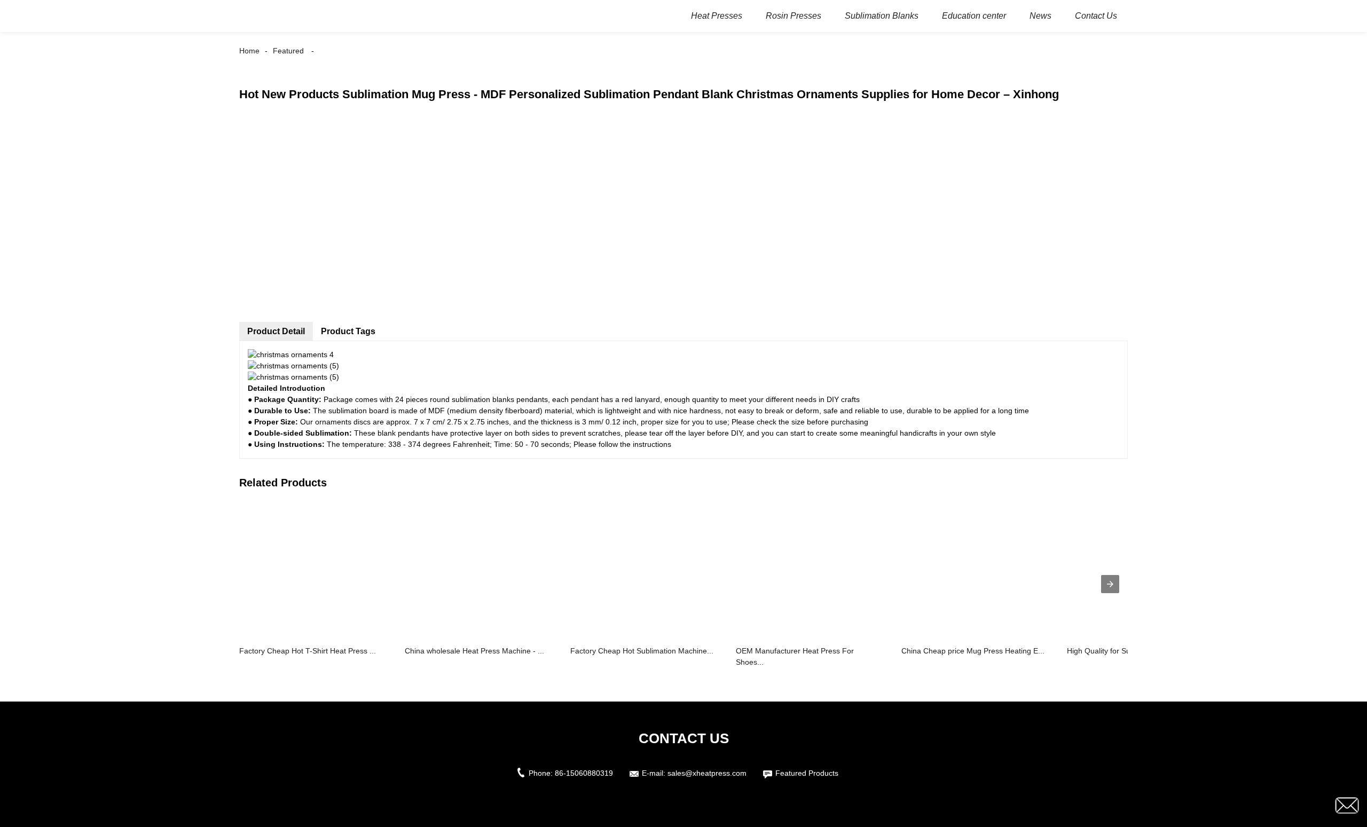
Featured (288, 50)
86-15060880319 (584, 773)
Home (249, 50)
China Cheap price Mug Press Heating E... (972, 651)
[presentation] (1110, 584)
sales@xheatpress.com (707, 773)
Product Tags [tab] (348, 331)
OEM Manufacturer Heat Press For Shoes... (795, 656)
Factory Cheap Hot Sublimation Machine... (641, 651)
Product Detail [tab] (276, 331)
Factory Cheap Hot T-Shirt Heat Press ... (307, 651)
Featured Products (806, 773)
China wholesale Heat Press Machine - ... (474, 651)
